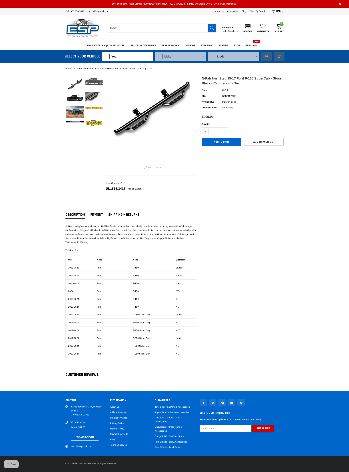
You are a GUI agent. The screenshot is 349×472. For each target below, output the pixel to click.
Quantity (206, 124)
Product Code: (209, 107)
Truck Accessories (143, 45)
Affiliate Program (118, 412)
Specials (251, 45)
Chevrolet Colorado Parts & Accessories (168, 419)
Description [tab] (75, 214)
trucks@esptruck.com (81, 446)
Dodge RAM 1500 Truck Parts (169, 436)
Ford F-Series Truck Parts (167, 447)
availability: (208, 102)
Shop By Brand (257, 11)
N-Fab (225, 90)
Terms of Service (118, 445)
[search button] (212, 28)
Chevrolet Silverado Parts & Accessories (168, 429)
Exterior (206, 45)
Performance (170, 45)
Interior (190, 45)
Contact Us (232, 11)
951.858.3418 (115, 188)
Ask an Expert (135, 189)
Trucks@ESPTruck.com (98, 11)
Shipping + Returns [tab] (124, 214)
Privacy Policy (117, 423)
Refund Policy (117, 428)
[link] (75, 84)
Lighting (223, 45)
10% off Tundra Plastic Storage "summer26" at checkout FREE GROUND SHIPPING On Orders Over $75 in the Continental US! (174, 4)
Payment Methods (119, 434)
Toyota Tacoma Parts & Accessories (172, 407)
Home (68, 68)
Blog (244, 11)
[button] (247, 28)
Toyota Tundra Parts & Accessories (172, 412)
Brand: (205, 90)
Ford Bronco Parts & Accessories (171, 442)
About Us (219, 11)
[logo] (82, 28)
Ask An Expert (85, 437)
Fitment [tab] (96, 214)
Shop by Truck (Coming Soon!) (106, 45)
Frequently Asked (118, 418)
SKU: (204, 96)
